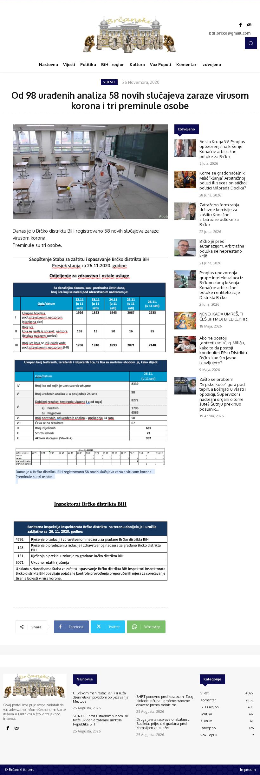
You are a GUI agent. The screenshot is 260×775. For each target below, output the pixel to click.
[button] (251, 43)
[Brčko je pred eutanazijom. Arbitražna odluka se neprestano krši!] (185, 247)
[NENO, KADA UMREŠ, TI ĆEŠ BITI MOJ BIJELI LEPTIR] (185, 320)
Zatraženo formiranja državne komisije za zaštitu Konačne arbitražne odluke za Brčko (219, 214)
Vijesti (109, 82)
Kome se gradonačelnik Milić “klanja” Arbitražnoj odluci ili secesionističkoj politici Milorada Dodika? (223, 180)
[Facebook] (240, 25)
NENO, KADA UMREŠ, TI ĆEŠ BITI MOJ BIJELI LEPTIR (223, 316)
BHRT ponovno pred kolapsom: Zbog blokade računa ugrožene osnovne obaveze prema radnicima (164, 700)
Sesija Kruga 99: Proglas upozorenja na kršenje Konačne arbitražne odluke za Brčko (222, 149)
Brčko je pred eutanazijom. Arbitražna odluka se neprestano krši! (221, 249)
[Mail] (249, 25)
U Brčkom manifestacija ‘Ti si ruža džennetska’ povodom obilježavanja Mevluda (100, 697)
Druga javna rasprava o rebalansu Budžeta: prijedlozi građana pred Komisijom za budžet (163, 723)
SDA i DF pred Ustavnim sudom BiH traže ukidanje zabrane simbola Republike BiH (101, 720)
